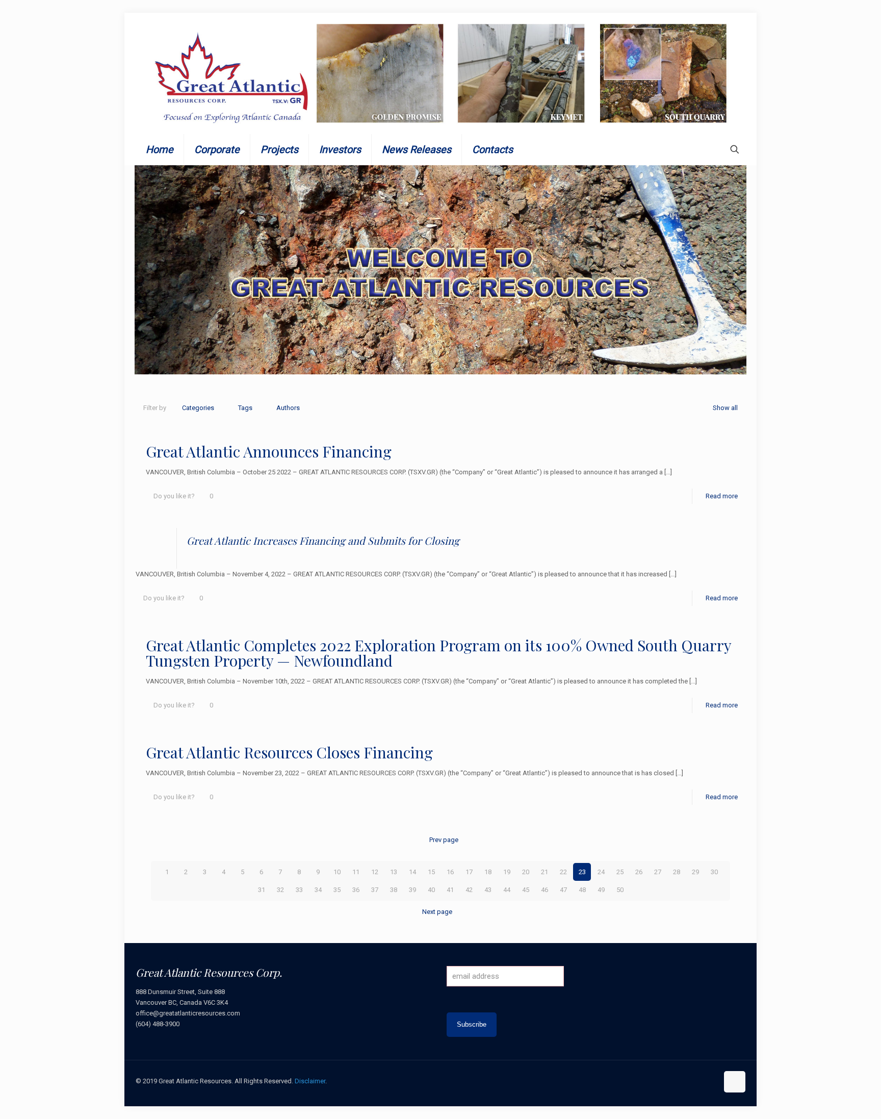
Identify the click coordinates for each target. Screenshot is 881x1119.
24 (601, 872)
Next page (437, 911)
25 (620, 872)
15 (431, 872)
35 (337, 890)
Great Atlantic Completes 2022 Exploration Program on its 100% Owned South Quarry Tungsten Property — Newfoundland (438, 653)
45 (525, 890)
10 (337, 872)
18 (487, 872)
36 (355, 890)
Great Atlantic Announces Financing (269, 451)
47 (563, 890)
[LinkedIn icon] (699, 1080)
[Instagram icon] (710, 1080)
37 (374, 890)
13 (393, 872)
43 (487, 890)
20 (525, 872)
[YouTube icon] (688, 1080)
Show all (725, 408)
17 (469, 872)
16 (450, 872)
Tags (245, 408)
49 (601, 890)
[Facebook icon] (667, 1080)
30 (714, 872)
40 (431, 890)
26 (638, 872)
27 (657, 872)
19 (506, 872)
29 (695, 872)
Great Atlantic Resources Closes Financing (289, 752)
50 (620, 890)
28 (676, 872)
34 (318, 890)
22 (563, 872)
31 (261, 890)
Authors (288, 408)
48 (582, 890)
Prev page (443, 840)
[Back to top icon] (734, 1081)
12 (374, 872)
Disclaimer (310, 1081)
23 (582, 872)
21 (544, 872)
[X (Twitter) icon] (678, 1080)
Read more (722, 496)
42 (469, 890)
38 (393, 890)
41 (450, 890)
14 (412, 872)
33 (299, 890)
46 (544, 890)
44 (506, 890)
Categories (198, 408)
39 (412, 890)
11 (355, 872)
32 (280, 890)
